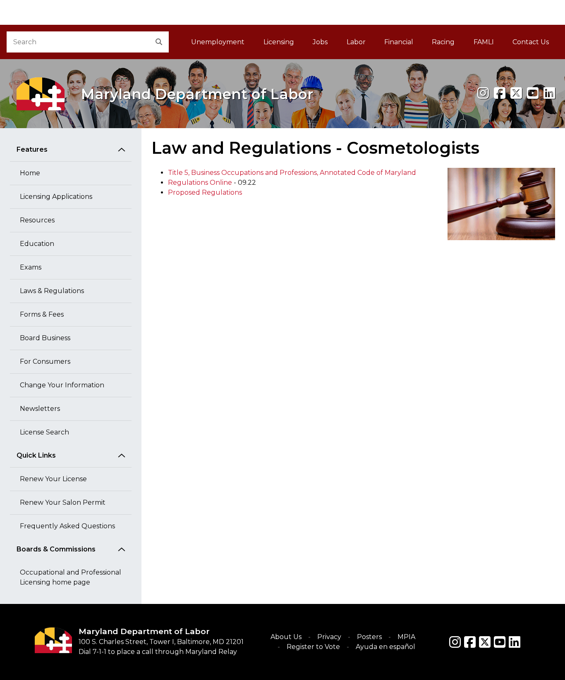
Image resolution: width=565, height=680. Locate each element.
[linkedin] (549, 93)
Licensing (278, 42)
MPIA (406, 637)
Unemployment (217, 42)
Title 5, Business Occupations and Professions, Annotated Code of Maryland (292, 173)
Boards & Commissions (56, 549)
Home (30, 173)
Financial (398, 42)
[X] (516, 93)
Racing (443, 42)
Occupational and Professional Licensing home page (70, 577)
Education (37, 244)
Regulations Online (200, 182)
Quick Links (36, 455)
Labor (356, 42)
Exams (30, 267)
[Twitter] (485, 642)
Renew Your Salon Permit (62, 502)
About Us (286, 637)
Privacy (329, 637)
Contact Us (530, 42)
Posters (369, 637)
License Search (44, 432)
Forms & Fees (42, 314)
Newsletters (40, 409)
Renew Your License (53, 479)
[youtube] (533, 93)
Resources (37, 220)
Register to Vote (313, 647)
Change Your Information (62, 385)
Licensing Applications (56, 196)
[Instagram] (483, 93)
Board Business (45, 338)
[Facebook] (499, 93)
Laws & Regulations (52, 291)
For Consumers (45, 361)
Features (32, 149)
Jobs (320, 42)
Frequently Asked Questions (67, 526)
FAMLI (488, 44)
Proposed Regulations (205, 192)
